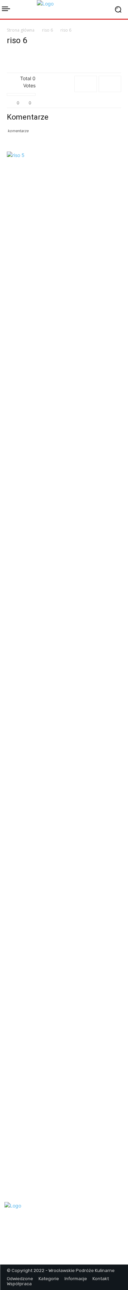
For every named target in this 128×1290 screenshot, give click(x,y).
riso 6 (47, 30)
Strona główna (20, 30)
